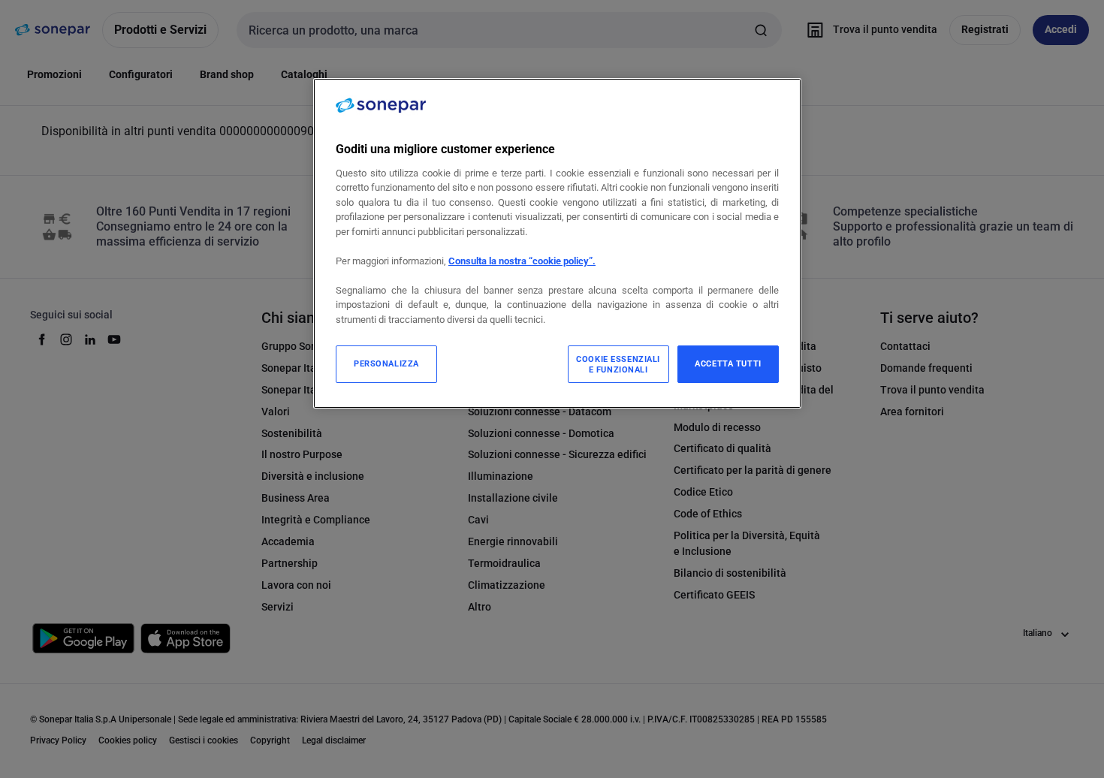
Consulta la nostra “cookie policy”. (522, 261)
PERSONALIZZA (386, 363)
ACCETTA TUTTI (728, 363)
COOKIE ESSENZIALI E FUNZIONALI (618, 364)
